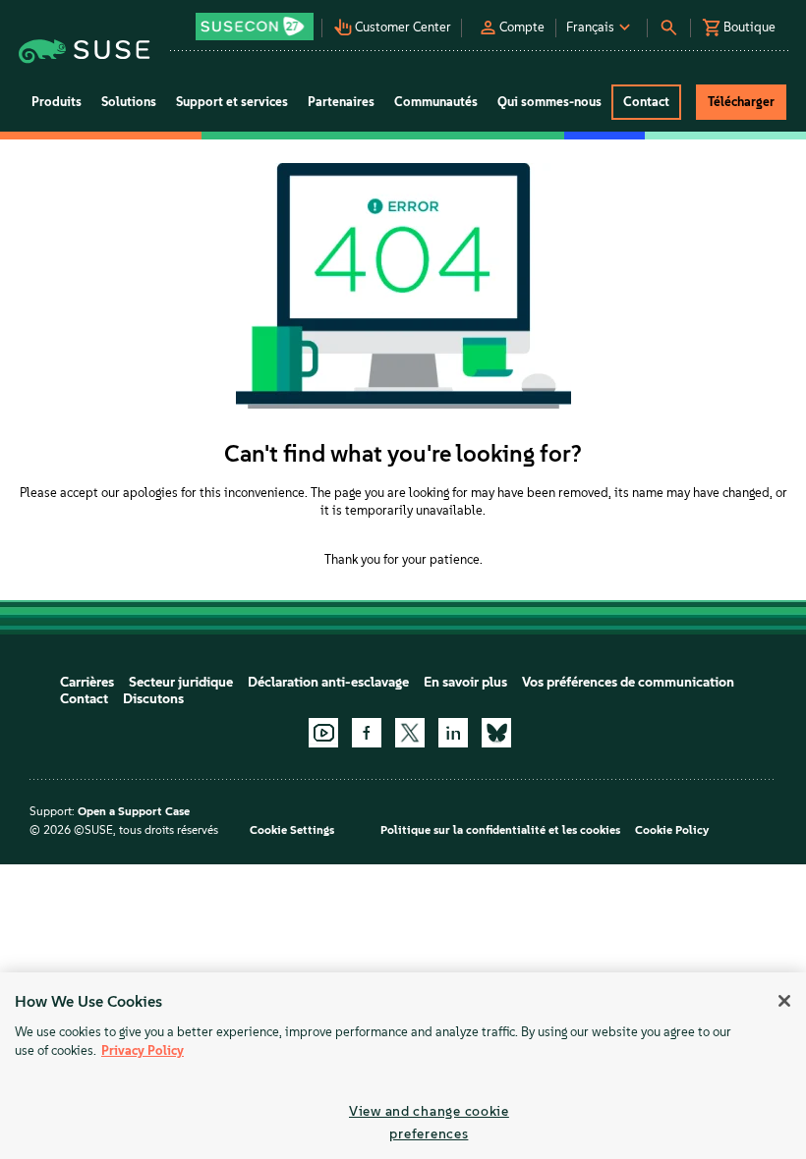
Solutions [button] (128, 101)
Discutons (153, 698)
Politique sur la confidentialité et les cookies (500, 830)
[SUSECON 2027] (255, 26)
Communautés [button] (436, 101)
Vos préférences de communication (628, 682)
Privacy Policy (142, 1050)
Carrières (87, 682)
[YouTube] (323, 732)
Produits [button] (56, 101)
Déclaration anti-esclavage (328, 682)
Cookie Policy (672, 830)
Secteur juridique (181, 682)
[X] (410, 732)
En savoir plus (465, 682)
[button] (256, 20)
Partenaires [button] (341, 101)
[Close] (784, 1000)
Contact (84, 698)
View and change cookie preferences (429, 1122)
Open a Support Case (134, 811)
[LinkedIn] (453, 732)
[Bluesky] (496, 732)
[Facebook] (366, 732)
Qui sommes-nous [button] (549, 101)
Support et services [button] (232, 101)
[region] (403, 1065)
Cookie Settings (292, 830)
